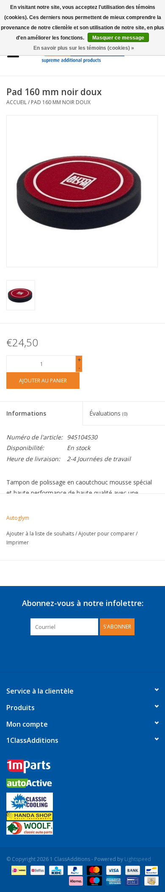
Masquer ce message (118, 38)
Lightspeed (137, 859)
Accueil (16, 102)
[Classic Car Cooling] (82, 802)
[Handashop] (82, 816)
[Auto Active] (82, 786)
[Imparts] (82, 769)
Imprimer (17, 542)
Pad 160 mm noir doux (61, 102)
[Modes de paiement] (17, 869)
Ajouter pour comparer (107, 533)
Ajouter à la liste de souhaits (40, 533)
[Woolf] (82, 828)
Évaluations (108, 413)
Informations (26, 413)
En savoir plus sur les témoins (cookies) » (83, 48)
